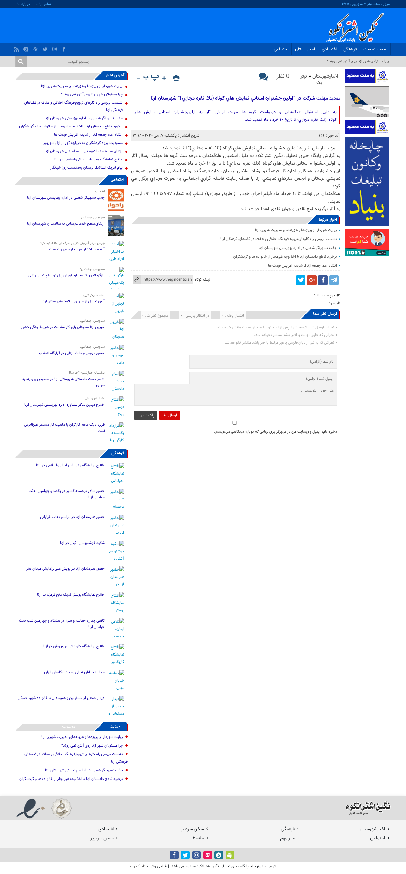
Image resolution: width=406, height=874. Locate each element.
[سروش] (26, 47)
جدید (115, 726)
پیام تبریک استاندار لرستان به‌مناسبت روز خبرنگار (86, 168)
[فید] (17, 47)
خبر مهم (287, 838)
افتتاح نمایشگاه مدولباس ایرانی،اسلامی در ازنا (88, 159)
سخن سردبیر (192, 829)
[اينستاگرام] (55, 47)
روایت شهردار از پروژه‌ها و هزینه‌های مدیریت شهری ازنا (296, 230)
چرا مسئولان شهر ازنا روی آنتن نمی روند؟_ (357, 61)
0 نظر (283, 76)
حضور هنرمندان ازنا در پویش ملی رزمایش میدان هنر (65, 569)
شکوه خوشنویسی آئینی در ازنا (82, 543)
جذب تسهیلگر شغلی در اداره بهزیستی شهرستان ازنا (298, 248)
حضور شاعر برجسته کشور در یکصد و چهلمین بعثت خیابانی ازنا (67, 494)
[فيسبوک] (65, 47)
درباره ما (23, 4)
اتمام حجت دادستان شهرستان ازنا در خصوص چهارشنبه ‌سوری (63, 382)
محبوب (68, 726)
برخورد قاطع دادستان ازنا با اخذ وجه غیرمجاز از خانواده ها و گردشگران (285, 257)
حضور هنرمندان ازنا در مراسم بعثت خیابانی (72, 517)
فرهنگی (350, 49)
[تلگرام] (334, 280)
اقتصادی (329, 49)
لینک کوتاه (202, 279)
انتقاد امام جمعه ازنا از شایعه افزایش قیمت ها (302, 266)
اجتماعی (281, 49)
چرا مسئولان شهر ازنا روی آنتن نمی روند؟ (92, 94)
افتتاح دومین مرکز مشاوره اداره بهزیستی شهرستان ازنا (64, 405)
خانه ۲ (198, 838)
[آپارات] (36, 47)
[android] (230, 855)
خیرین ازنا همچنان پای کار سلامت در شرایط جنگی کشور (63, 327)
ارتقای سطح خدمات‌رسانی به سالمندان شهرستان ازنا (84, 151)
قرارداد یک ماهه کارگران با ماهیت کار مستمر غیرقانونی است (64, 428)
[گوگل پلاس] (312, 280)
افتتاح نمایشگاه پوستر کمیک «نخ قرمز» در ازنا (71, 595)
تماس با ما (43, 4)
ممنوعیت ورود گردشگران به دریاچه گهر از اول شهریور (82, 143)
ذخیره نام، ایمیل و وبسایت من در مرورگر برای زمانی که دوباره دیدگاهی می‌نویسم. (275, 432)
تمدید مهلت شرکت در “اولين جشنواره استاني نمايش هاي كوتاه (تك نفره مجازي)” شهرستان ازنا (245, 98)
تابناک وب (137, 866)
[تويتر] (46, 47)
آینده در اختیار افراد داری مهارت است (77, 249)
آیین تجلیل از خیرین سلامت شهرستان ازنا (74, 301)
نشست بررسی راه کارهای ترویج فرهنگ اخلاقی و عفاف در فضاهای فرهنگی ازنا (278, 239)
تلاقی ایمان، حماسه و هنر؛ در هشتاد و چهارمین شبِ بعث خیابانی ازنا (62, 624)
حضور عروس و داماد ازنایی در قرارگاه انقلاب (72, 353)
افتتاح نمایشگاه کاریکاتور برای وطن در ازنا (74, 646)
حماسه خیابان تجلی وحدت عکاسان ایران (74, 672)
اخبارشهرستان (325, 76)
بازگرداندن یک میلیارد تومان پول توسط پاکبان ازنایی (66, 275)
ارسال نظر (169, 415)
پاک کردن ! (145, 415)
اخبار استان (305, 49)
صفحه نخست (375, 49)
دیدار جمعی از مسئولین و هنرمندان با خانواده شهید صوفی (61, 698)
